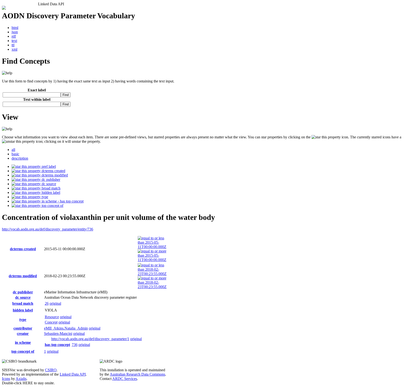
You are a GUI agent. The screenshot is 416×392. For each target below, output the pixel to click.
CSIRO (51, 370)
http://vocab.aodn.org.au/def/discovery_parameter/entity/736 (47, 229)
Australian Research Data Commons (137, 374)
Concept (51, 322)
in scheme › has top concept (62, 201)
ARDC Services (124, 379)
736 (75, 345)
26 (47, 303)
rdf (14, 36)
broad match (50, 188)
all (13, 150)
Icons (6, 379)
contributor (22, 328)
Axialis (21, 379)
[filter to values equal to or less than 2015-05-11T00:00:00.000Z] (152, 247)
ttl (13, 45)
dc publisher (50, 179)
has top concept (57, 345)
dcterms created (53, 171)
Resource (52, 317)
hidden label (50, 192)
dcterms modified (54, 175)
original (55, 303)
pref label (48, 166)
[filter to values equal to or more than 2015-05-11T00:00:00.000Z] (152, 260)
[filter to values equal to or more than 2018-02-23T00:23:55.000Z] (152, 287)
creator (23, 333)
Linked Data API (73, 374)
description (20, 158)
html (15, 28)
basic (15, 154)
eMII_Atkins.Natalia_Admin (66, 328)
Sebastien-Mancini (58, 333)
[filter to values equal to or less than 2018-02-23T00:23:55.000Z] (152, 274)
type (44, 197)
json (15, 32)
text (14, 41)
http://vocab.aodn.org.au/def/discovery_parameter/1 (90, 339)
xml (14, 49)
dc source (48, 184)
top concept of (52, 205)
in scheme (23, 342)
